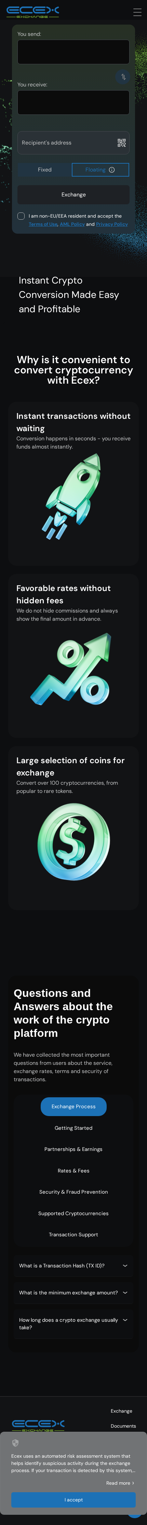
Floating (95, 169)
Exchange (121, 1411)
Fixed (45, 169)
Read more (118, 1483)
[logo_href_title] (32, 12)
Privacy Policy (112, 224)
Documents (123, 1426)
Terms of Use (43, 224)
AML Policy (72, 224)
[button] (111, 169)
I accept (74, 1500)
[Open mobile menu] (137, 12)
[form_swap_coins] (122, 76)
